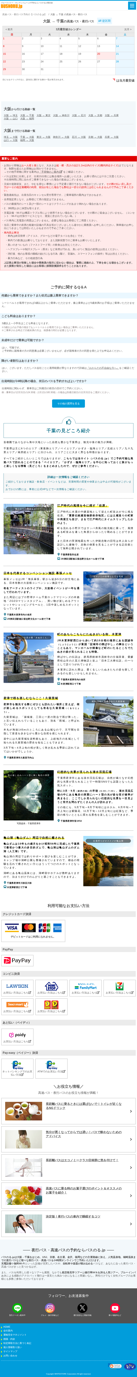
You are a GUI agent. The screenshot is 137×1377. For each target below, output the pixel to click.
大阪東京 (43, 115)
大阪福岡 (27, 118)
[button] (115, 1366)
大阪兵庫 (112, 115)
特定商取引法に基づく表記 (17, 1343)
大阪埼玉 (11, 115)
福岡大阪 (27, 140)
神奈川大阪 (61, 137)
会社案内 (8, 1330)
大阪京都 (95, 115)
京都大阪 (95, 137)
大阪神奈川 (61, 115)
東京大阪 (43, 137)
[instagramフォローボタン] (50, 1308)
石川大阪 (79, 137)
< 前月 (9, 29)
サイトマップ (10, 1351)
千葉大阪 (27, 137)
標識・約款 (9, 1339)
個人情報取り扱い (12, 1347)
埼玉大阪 (11, 137)
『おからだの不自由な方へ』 (103, 368)
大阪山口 (11, 118)
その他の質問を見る (68, 403)
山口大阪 (11, 140)
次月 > (127, 29)
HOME (6, 1327)
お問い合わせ (10, 1355)
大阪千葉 (27, 115)
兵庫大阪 (112, 137)
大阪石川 (79, 115)
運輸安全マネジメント (15, 1335)
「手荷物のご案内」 (50, 171)
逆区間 (106, 20)
